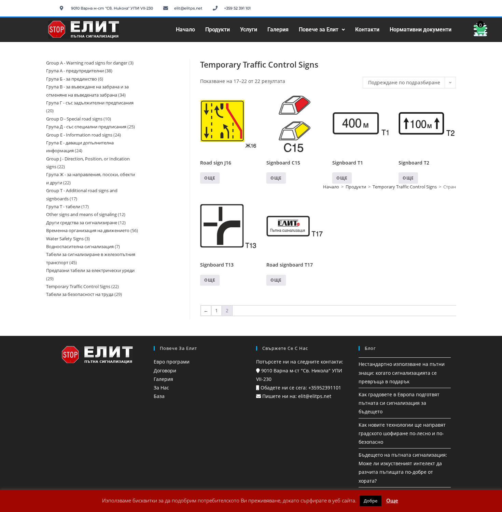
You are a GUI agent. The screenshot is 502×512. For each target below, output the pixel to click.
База (159, 396)
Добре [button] (370, 501)
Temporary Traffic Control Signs (405, 187)
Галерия (278, 29)
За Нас (161, 387)
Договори (165, 370)
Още (209, 178)
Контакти (367, 29)
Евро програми (172, 361)
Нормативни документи (420, 29)
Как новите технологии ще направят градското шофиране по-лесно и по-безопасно (402, 433)
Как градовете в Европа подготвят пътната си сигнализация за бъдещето (399, 403)
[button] (322, 30)
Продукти (217, 29)
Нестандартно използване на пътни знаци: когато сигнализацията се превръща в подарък (402, 372)
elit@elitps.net (314, 396)
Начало (185, 29)
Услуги (248, 29)
